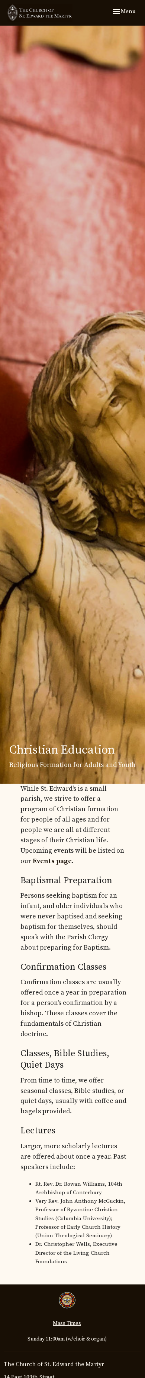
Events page (52, 861)
